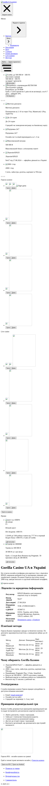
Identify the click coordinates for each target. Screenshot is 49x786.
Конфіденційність (12, 772)
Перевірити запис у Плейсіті (29, 620)
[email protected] (17, 695)
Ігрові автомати (11, 54)
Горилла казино (38, 760)
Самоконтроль (11, 780)
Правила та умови (12, 768)
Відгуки (8, 58)
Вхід (7, 49)
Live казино (10, 56)
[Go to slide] (2, 100)
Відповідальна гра (12, 776)
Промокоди (14, 45)
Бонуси (8, 36)
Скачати (8, 52)
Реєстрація (9, 47)
